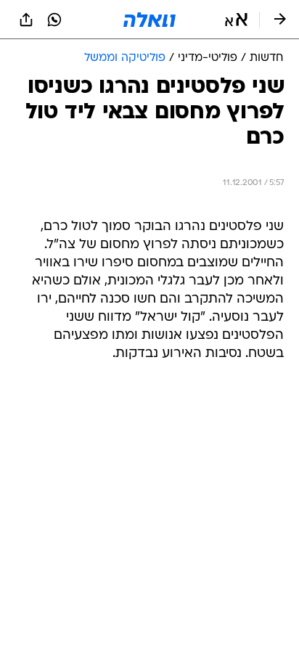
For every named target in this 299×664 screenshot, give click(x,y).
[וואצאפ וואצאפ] (54, 19)
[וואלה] (149, 19)
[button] (236, 19)
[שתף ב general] (26, 20)
